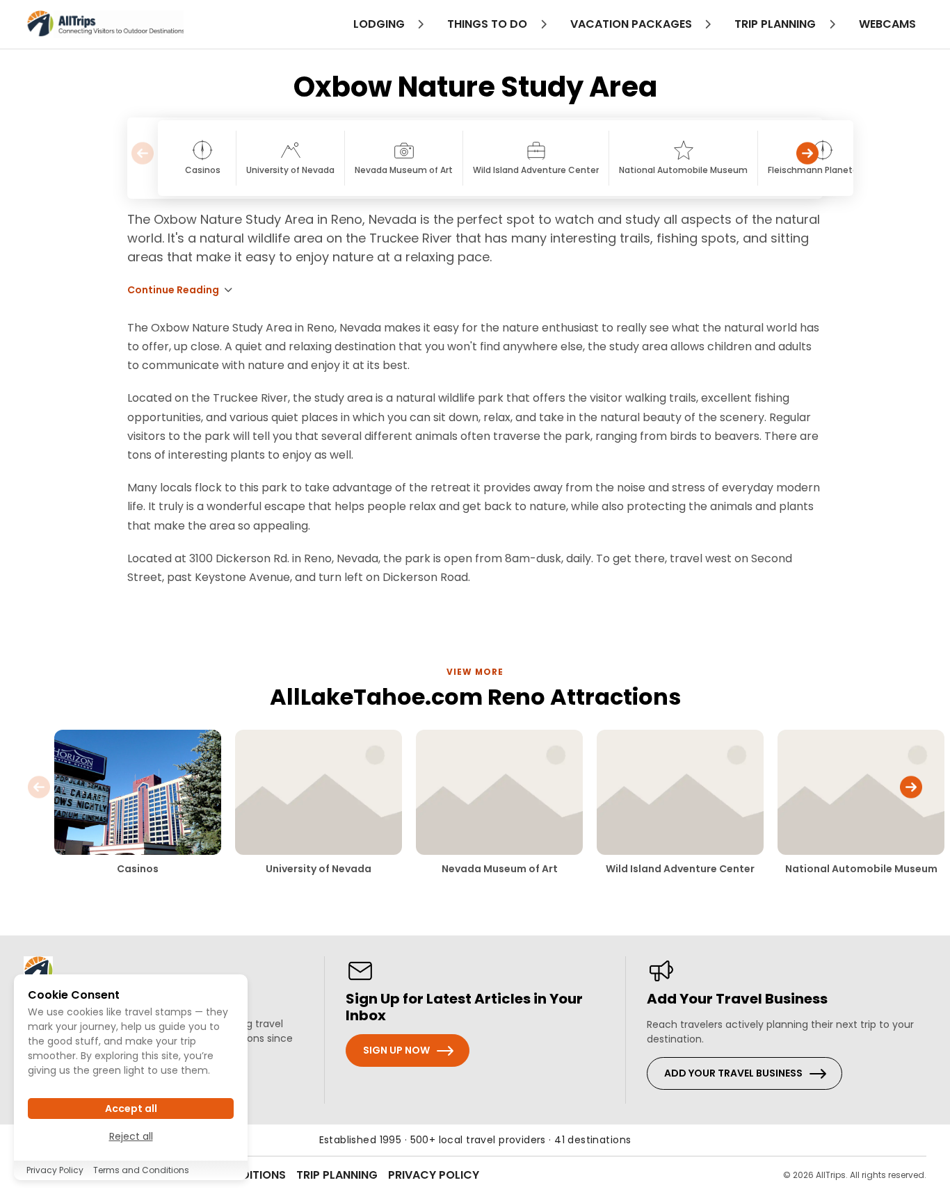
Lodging (380, 24)
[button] (807, 158)
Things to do (488, 24)
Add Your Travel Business (733, 1073)
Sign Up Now (396, 1050)
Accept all (131, 1108)
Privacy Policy (433, 1175)
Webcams (887, 24)
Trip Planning (337, 1175)
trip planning (776, 24)
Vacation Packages (632, 24)
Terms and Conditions (141, 1171)
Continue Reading (173, 290)
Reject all (131, 1136)
